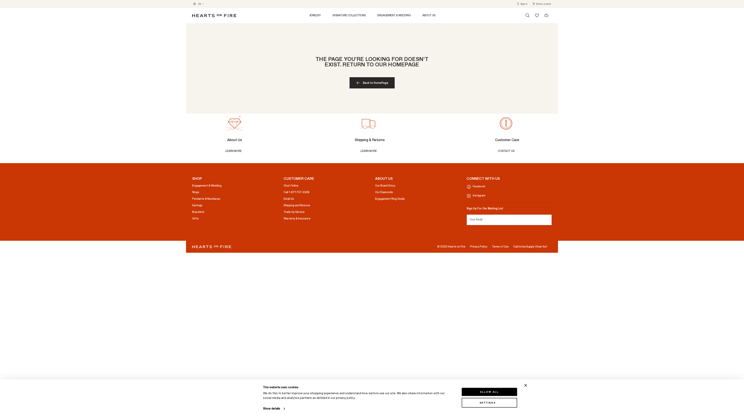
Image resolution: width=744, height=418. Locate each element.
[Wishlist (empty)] (537, 15)
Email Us (289, 199)
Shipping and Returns (297, 205)
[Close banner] (525, 385)
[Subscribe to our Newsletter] (550, 219)
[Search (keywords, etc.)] (527, 15)
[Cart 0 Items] (546, 15)
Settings (488, 402)
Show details (271, 409)
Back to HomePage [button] (375, 83)
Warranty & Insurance (297, 218)
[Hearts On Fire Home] (214, 15)
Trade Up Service (294, 212)
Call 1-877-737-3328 (296, 192)
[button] (522, 4)
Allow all (489, 391)
